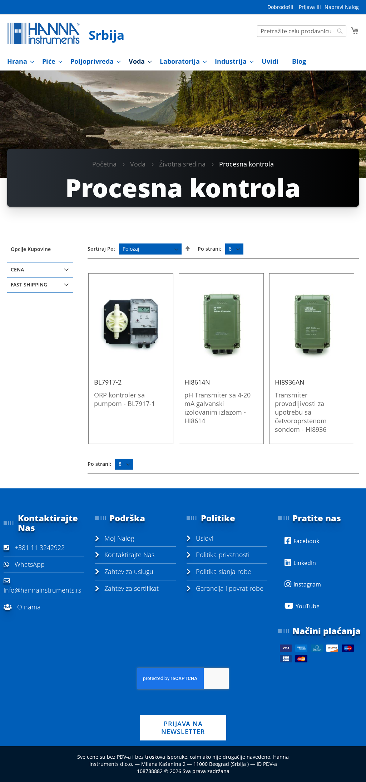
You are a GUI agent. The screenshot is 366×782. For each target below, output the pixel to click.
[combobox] (301, 31)
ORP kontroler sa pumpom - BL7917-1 (124, 399)
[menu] (183, 61)
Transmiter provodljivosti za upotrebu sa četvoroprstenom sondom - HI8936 (301, 412)
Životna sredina (182, 163)
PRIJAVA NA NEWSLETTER (183, 727)
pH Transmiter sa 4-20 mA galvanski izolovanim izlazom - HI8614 (217, 408)
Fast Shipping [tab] (29, 284)
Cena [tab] (17, 269)
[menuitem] (18, 61)
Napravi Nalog (342, 7)
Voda (137, 163)
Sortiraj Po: (101, 248)
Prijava (307, 7)
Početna (104, 163)
